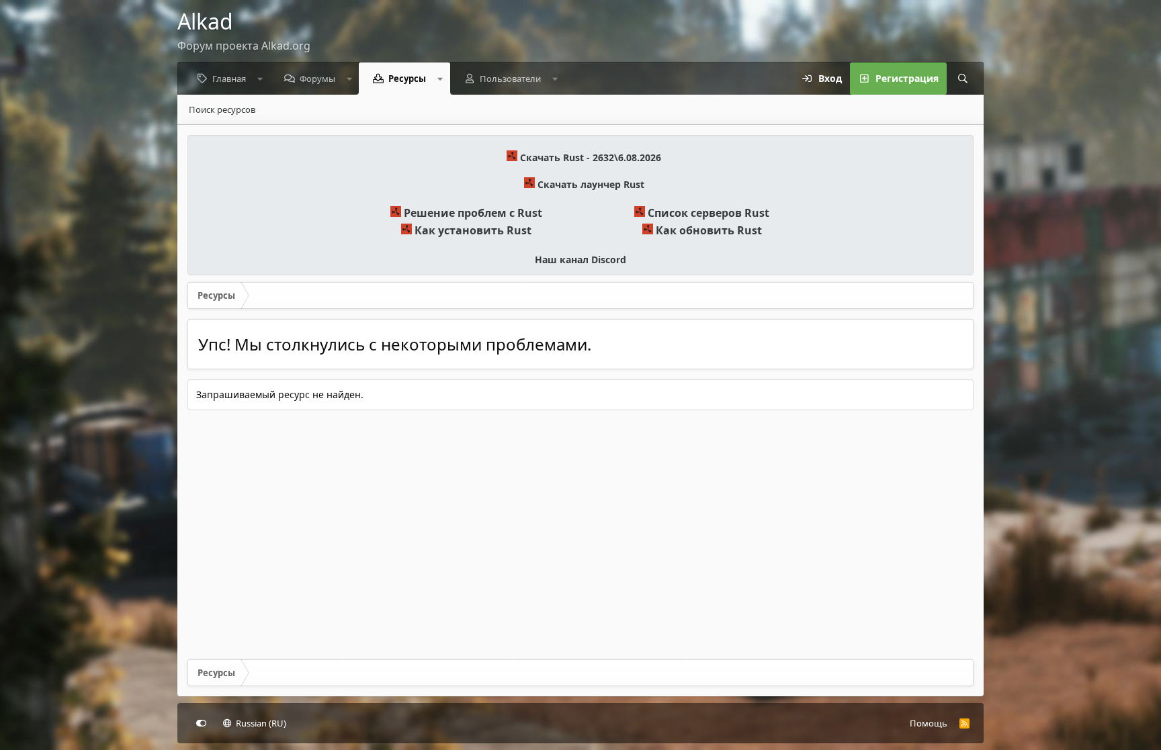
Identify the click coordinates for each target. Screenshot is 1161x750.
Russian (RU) (260, 723)
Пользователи (510, 79)
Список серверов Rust (708, 212)
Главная (229, 79)
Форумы (317, 79)
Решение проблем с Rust (473, 212)
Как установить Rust (473, 230)
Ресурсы (407, 79)
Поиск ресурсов (222, 109)
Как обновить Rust (709, 230)
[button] (260, 78)
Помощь (928, 723)
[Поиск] (963, 78)
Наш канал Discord (580, 259)
